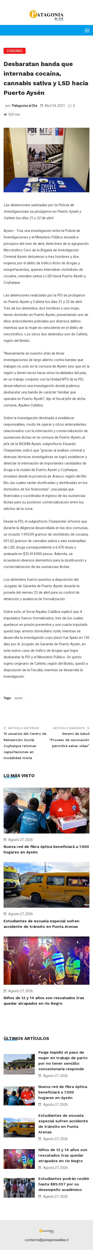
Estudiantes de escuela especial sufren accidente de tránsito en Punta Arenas (63, 1123)
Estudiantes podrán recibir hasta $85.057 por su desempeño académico (63, 1184)
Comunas (14, 51)
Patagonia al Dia (24, 106)
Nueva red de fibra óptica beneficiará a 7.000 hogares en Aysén (62, 1092)
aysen (19, 698)
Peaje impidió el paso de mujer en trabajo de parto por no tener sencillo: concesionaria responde (63, 1060)
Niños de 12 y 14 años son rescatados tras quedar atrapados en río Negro (62, 1155)
